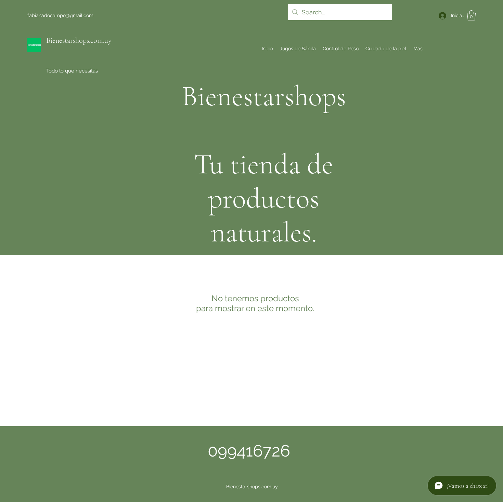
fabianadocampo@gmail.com (60, 15)
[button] (471, 15)
